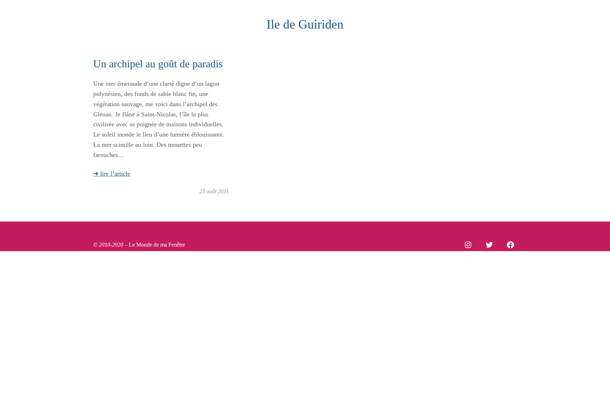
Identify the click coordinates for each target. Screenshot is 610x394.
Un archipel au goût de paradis (158, 63)
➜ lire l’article (111, 173)
